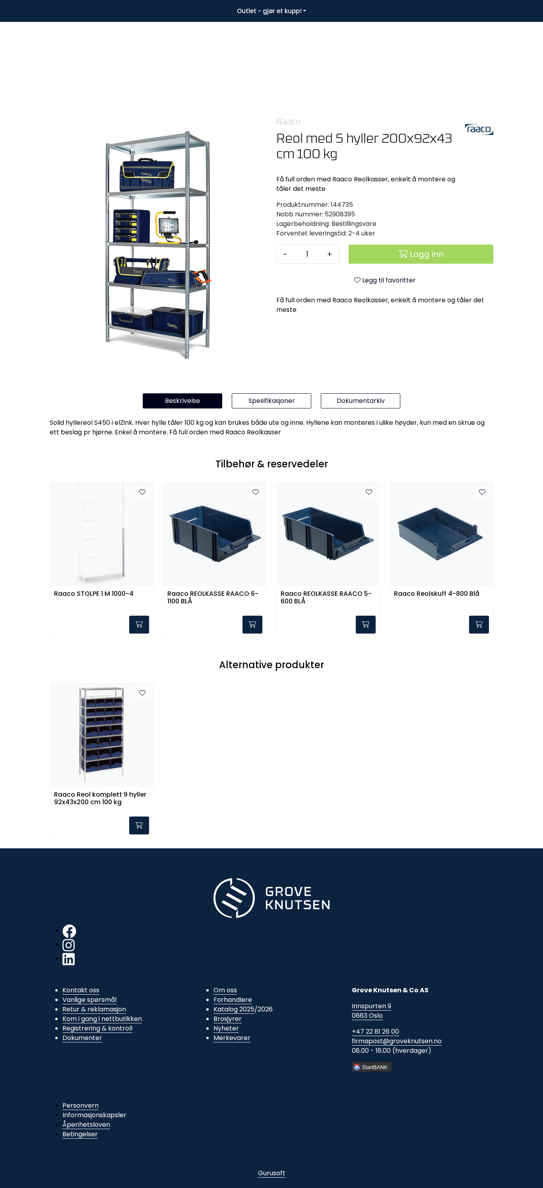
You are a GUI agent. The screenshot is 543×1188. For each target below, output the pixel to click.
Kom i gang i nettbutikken (102, 1018)
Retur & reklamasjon (94, 1009)
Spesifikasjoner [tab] (271, 400)
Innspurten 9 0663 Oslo (371, 1010)
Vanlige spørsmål (89, 999)
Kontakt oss (80, 990)
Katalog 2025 (233, 1009)
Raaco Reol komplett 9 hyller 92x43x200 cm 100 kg (100, 799)
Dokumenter (82, 1037)
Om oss (225, 990)
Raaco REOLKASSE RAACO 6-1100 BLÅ (212, 598)
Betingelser (80, 1134)
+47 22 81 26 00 (375, 1031)
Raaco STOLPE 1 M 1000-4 (94, 594)
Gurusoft (271, 1173)
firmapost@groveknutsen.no (397, 1041)
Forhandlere (232, 999)
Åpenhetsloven (86, 1124)
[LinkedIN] (68, 958)
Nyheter (226, 1028)
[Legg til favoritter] (142, 492)
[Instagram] (68, 944)
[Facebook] (69, 930)
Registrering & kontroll (97, 1028)
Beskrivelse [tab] (182, 400)
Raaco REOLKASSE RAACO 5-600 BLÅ (326, 598)
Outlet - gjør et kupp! (269, 11)
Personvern (80, 1105)
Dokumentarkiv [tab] (361, 400)
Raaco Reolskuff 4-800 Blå (436, 594)
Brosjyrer (227, 1018)
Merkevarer (231, 1037)
